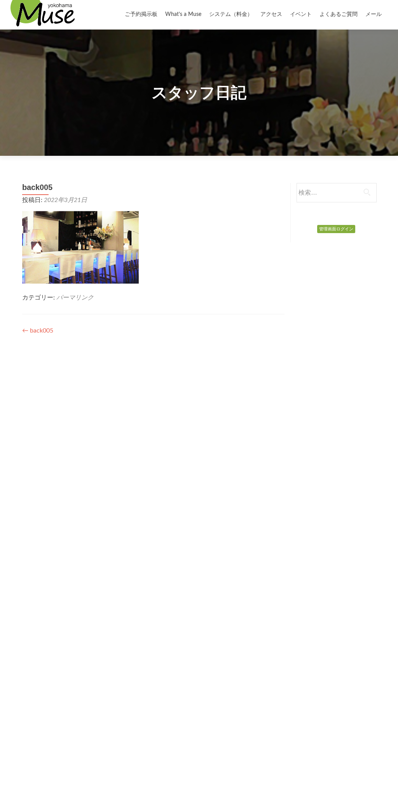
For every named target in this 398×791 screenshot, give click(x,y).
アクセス (271, 14)
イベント (301, 14)
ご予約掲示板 (141, 14)
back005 (37, 331)
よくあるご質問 (338, 14)
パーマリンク (75, 297)
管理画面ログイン (336, 229)
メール (373, 14)
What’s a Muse (183, 14)
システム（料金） (231, 14)
